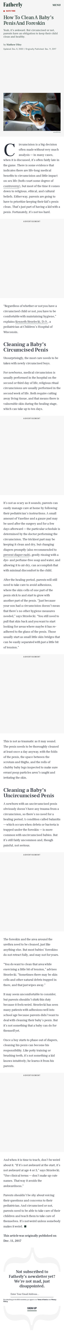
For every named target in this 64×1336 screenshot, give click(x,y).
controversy (11, 186)
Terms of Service (43, 1299)
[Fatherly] (13, 5)
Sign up (32, 1308)
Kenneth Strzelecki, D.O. (31, 322)
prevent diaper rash (16, 555)
